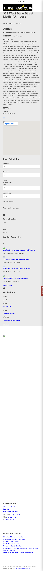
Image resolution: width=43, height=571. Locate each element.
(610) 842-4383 (15, 515)
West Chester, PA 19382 (10, 511)
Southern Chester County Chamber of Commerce (18, 553)
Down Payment (7, 182)
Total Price (6, 163)
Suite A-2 (6, 509)
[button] (6, 286)
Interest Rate (7, 193)
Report (6, 325)
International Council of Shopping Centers (15, 537)
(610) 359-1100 (12, 517)
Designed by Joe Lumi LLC (23, 568)
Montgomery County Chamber (12, 546)
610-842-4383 (7, 307)
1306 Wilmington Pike (9, 507)
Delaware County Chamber (11, 541)
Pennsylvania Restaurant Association (14, 539)
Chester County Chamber (10, 544)
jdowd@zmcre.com (9, 313)
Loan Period (6, 172)
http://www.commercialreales (12, 320)
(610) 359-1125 (10, 519)
